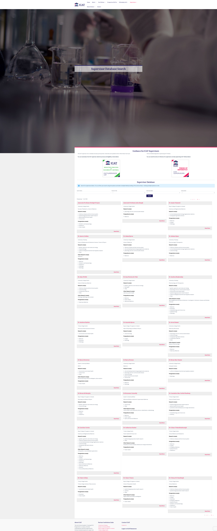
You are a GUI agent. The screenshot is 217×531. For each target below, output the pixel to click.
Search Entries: (79, 190)
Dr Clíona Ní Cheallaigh (176, 478)
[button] (95, 2)
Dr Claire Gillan (83, 478)
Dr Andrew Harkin (84, 322)
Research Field (114, 190)
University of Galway (103, 525)
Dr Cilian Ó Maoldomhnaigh (178, 427)
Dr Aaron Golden (83, 236)
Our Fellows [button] (101, 2)
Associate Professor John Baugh (133, 203)
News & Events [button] (90, 6)
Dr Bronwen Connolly (130, 393)
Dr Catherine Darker (129, 427)
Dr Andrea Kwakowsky (176, 277)
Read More (116, 231)
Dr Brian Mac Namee (175, 360)
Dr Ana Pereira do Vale (130, 277)
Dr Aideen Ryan (174, 236)
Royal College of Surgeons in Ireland (106, 528)
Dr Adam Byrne (128, 236)
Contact (99, 6)
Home (88, 2)
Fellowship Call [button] (123, 2)
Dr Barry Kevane (128, 360)
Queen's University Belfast (104, 526)
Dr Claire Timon (128, 478)
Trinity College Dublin (103, 530)
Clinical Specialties (149, 190)
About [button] (93, 2)
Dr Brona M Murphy (84, 393)
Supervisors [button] (133, 2)
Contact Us (124, 525)
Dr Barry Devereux (83, 360)
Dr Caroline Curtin (84, 427)
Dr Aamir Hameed (174, 203)
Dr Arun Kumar (174, 322)
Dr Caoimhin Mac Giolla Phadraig (179, 393)
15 (197, 199)
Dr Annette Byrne (128, 322)
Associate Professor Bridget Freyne (89, 203)
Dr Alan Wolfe (82, 277)
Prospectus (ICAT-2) (112, 2)
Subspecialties (183, 190)
